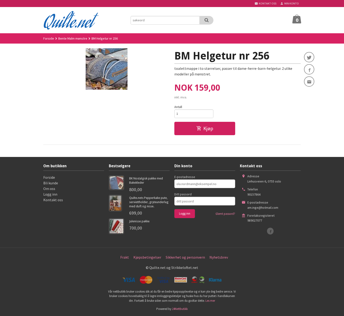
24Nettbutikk (180, 309)
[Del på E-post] (309, 81)
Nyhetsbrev (218, 257)
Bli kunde (50, 183)
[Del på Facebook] (309, 69)
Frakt (124, 257)
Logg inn (50, 194)
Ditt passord (183, 194)
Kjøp (208, 128)
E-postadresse (184, 177)
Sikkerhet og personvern (185, 257)
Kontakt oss (53, 199)
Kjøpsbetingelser (147, 257)
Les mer (210, 301)
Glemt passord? (225, 214)
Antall (178, 107)
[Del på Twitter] (309, 57)
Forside (48, 38)
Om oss (49, 188)
